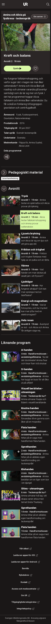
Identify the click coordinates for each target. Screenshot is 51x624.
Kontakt (24, 582)
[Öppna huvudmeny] (3, 4)
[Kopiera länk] (7, 157)
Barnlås (25, 568)
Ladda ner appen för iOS (24, 555)
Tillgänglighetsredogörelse (24, 602)
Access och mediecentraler (24, 589)
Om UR (24, 595)
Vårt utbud (24, 549)
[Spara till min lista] (35, 68)
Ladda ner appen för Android (24, 562)
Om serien (38, 17)
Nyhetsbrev (24, 575)
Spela (16, 68)
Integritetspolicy (24, 609)
